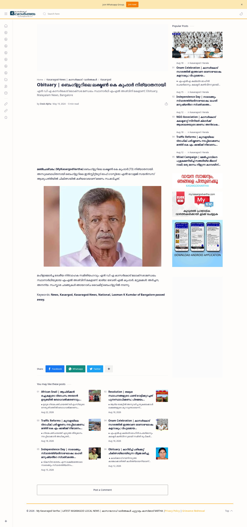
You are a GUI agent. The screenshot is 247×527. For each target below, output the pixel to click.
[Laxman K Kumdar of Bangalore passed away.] (102, 226)
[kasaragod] (196, 62)
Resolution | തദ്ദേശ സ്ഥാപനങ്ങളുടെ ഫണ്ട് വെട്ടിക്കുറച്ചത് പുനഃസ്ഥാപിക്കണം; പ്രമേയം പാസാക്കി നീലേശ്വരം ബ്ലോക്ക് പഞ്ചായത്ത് (130, 395)
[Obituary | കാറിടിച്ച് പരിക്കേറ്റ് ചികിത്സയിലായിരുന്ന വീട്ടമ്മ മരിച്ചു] (162, 453)
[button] (241, 13)
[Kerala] (205, 62)
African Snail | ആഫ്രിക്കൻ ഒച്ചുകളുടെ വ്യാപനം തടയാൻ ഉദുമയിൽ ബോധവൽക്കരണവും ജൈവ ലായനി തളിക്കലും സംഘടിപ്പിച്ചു (60, 395)
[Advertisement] (102, 47)
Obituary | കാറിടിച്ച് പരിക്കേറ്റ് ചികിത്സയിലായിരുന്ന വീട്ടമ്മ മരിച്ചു (128, 451)
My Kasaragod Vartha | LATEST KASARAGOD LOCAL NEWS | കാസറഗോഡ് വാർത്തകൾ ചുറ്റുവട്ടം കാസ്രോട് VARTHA (99, 510)
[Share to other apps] (109, 368)
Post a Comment (102, 489)
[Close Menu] (242, 4)
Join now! (132, 4)
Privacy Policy (172, 510)
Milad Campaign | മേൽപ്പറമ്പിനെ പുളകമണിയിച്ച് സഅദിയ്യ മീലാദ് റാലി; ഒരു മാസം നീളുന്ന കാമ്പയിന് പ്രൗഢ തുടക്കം (197, 161)
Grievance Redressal (193, 510)
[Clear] (96, 13)
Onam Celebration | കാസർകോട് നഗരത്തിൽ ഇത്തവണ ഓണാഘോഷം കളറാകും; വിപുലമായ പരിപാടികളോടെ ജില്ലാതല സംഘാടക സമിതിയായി (130, 424)
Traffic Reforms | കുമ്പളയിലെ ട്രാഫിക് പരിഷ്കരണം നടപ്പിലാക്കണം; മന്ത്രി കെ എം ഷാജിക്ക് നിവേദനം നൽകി (63, 424)
